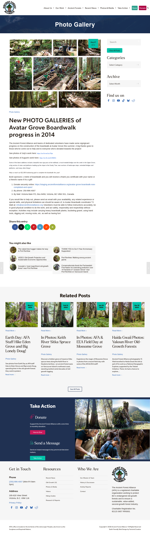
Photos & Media (107, 8)
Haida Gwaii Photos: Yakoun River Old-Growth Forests (128, 342)
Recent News (91, 8)
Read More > (10, 330)
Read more (9, 374)
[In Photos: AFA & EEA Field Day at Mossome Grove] (93, 314)
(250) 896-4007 (16, 482)
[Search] (148, 8)
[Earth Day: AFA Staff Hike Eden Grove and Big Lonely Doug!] (21, 314)
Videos (48, 491)
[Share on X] (21, 227)
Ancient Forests (74, 8)
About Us (48, 8)
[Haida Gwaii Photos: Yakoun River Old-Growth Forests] (128, 314)
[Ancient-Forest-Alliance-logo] (9, 7)
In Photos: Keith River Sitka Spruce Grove (56, 342)
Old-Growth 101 (51, 482)
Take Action (123, 8)
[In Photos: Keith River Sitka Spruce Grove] (57, 314)
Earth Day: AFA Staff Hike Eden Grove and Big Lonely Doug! (17, 344)
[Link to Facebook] (108, 100)
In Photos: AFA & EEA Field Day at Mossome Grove (90, 342)
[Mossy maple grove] (148, 268)
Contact (83, 491)
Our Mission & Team (87, 478)
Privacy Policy (15, 503)
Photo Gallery (14, 112)
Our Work (60, 8)
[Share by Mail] (53, 227)
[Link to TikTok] (123, 100)
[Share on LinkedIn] (40, 227)
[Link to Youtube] (118, 100)
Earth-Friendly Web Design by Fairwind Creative (125, 529)
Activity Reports (85, 487)
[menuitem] (148, 8)
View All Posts (114, 50)
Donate (142, 8)
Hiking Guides (51, 496)
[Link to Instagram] (113, 100)
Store (134, 8)
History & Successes (87, 482)
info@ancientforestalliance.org (29, 205)
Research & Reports (53, 500)
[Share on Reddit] (46, 227)
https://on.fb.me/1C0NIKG (48, 158)
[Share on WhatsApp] (27, 227)
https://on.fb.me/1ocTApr (45, 153)
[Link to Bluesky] (128, 100)
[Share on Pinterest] (34, 227)
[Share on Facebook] (15, 227)
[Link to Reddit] (133, 100)
